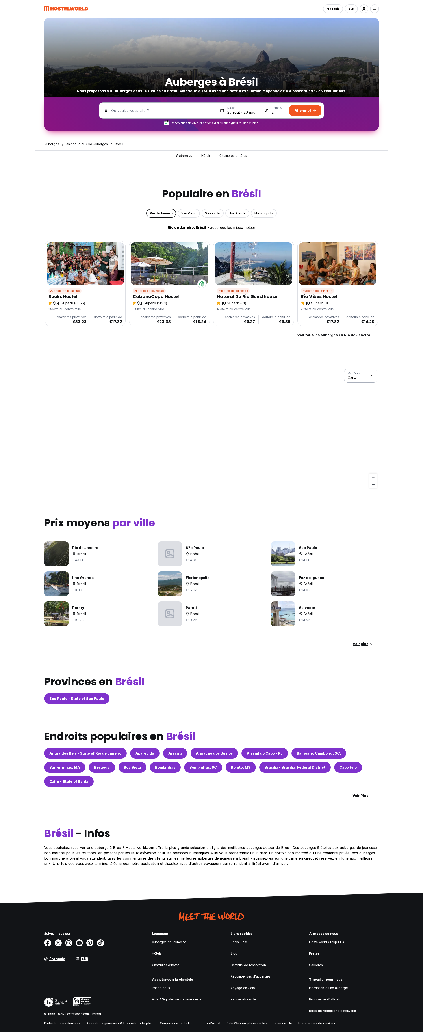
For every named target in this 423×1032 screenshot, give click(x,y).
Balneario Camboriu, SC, (319, 753)
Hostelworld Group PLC (326, 942)
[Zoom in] (373, 477)
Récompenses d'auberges (250, 976)
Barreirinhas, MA (64, 767)
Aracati (175, 753)
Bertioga (102, 767)
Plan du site (283, 1023)
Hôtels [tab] (206, 155)
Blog (234, 953)
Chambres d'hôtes (166, 965)
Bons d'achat (210, 1023)
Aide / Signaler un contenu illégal (177, 999)
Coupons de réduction (177, 1023)
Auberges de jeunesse (169, 942)
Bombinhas (165, 767)
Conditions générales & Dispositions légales (120, 1023)
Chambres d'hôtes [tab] (233, 155)
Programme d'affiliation (326, 999)
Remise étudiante (243, 999)
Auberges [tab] (184, 155)
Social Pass (239, 942)
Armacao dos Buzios (214, 753)
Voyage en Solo (243, 988)
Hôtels (156, 953)
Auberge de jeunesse (65, 290)
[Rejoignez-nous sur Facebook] (47, 942)
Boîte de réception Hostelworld (332, 1011)
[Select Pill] (364, 8)
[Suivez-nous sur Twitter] (58, 942)
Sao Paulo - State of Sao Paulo (76, 698)
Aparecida (144, 753)
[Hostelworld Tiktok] (100, 942)
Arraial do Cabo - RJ (265, 753)
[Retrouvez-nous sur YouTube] (79, 942)
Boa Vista (132, 767)
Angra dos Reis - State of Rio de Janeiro (85, 753)
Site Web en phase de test (247, 1023)
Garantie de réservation (248, 965)
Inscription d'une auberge (328, 988)
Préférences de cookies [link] (316, 1023)
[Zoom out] (373, 484)
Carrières (316, 965)
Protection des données (62, 1023)
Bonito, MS (240, 767)
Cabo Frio (348, 767)
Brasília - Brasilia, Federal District (295, 767)
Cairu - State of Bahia (68, 781)
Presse (314, 953)
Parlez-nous (161, 988)
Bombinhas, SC (203, 767)
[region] (211, 428)
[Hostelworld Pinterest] (89, 942)
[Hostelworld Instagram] (68, 942)
